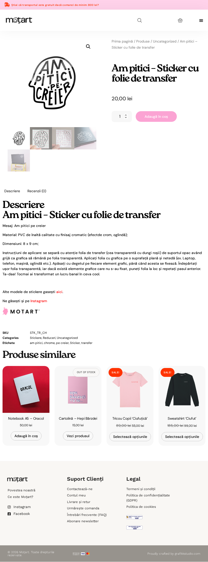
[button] (201, 20)
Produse (143, 41)
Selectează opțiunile (130, 436)
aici (59, 291)
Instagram (38, 301)
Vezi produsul (78, 436)
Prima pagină (122, 41)
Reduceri (49, 338)
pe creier (62, 343)
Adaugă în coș (156, 116)
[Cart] (180, 20)
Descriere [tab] (12, 191)
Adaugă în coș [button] (26, 436)
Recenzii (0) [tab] (36, 191)
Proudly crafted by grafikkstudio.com (173, 553)
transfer (86, 343)
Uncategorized (165, 41)
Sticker (75, 343)
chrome (49, 343)
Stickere (36, 338)
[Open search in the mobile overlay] (140, 20)
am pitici (36, 343)
